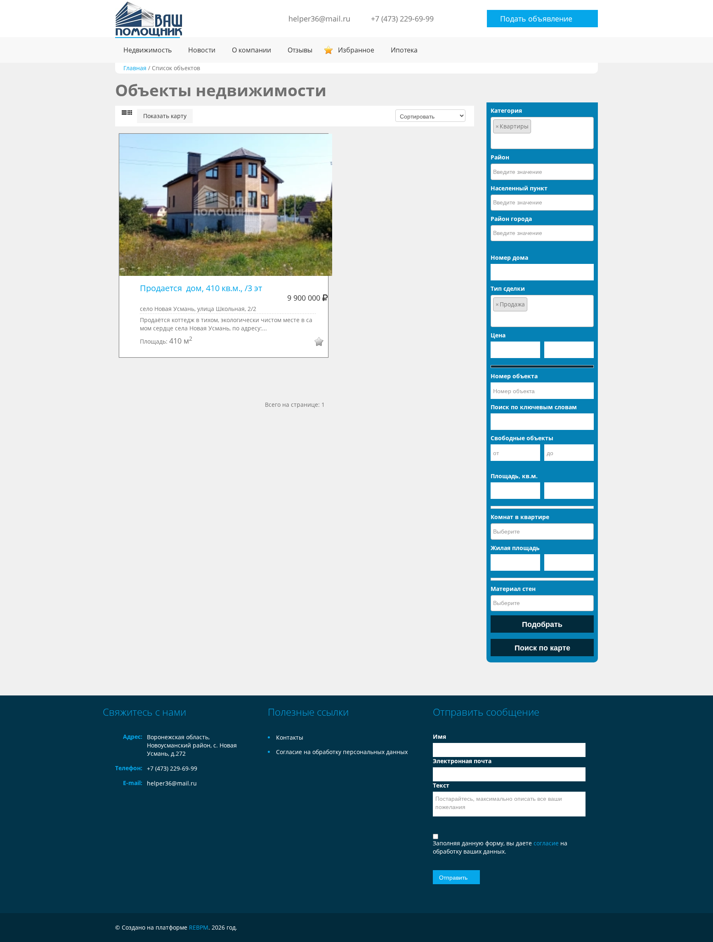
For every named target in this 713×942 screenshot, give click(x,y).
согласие (547, 843)
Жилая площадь (515, 548)
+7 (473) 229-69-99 (402, 19)
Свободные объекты (522, 438)
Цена (498, 335)
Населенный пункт (519, 188)
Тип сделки (508, 288)
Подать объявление (536, 19)
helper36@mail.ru (319, 19)
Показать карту (165, 116)
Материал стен (513, 589)
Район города (511, 219)
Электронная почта (462, 761)
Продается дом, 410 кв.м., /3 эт (201, 288)
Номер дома (509, 257)
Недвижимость (147, 50)
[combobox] (542, 133)
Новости (201, 50)
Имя (439, 736)
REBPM (198, 927)
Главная (134, 68)
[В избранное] (313, 343)
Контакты (289, 737)
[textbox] (542, 140)
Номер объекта (514, 376)
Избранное (356, 50)
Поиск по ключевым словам (534, 407)
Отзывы (300, 50)
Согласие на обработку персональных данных (342, 752)
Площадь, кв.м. (514, 476)
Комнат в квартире (520, 517)
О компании (251, 50)
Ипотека (404, 50)
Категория (506, 110)
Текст (441, 785)
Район (500, 157)
